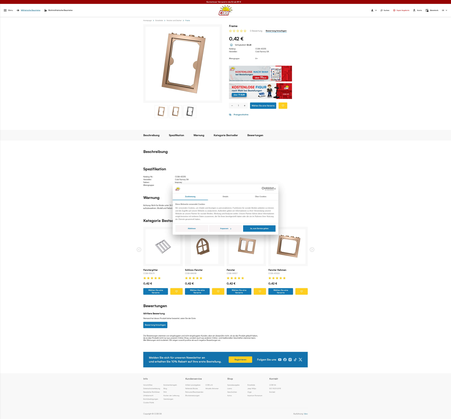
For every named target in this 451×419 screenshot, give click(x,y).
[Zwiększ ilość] (245, 106)
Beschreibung (151, 135)
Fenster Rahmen (277, 270)
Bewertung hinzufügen (276, 31)
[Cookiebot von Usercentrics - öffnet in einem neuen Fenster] (263, 189)
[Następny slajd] (312, 249)
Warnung (198, 135)
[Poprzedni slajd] (139, 249)
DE (443, 10)
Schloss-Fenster (194, 270)
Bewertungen (255, 135)
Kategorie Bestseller (226, 135)
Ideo (306, 414)
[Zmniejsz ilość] (231, 106)
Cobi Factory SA (262, 51)
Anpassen (224, 228)
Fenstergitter (150, 270)
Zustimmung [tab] (190, 197)
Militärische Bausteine (30, 10)
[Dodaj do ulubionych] (283, 105)
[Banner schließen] (275, 189)
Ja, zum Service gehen (259, 228)
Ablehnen (192, 228)
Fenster (231, 270)
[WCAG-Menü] (374, 10)
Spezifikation (176, 135)
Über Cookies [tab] (260, 197)
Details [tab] (225, 197)
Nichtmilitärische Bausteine (60, 10)
